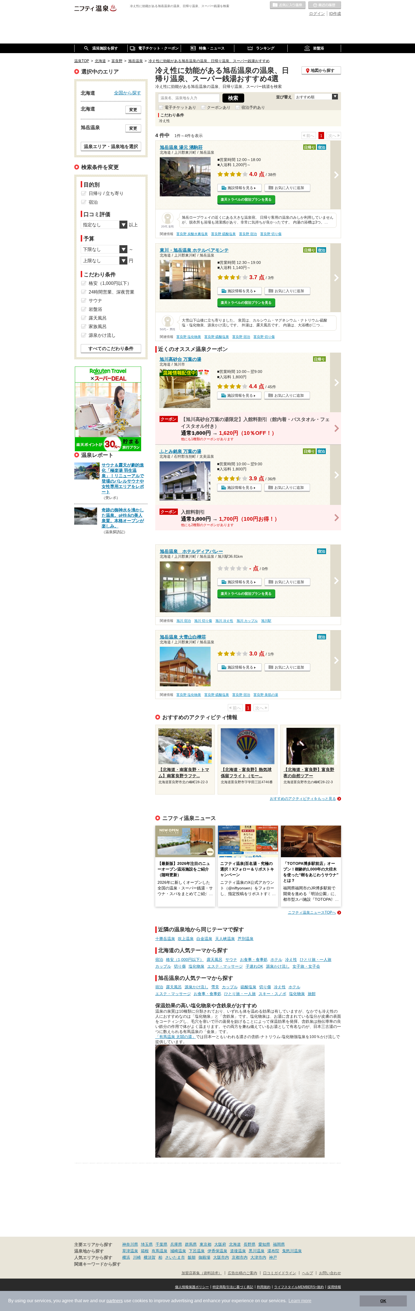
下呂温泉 (197, 1251)
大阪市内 (221, 1257)
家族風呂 (98, 326)
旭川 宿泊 (183, 621)
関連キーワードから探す (97, 1264)
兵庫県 (176, 1244)
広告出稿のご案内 (242, 1273)
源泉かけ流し (278, 966)
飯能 (192, 1257)
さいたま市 (175, 1257)
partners (114, 1300)
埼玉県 (147, 1244)
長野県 (249, 1244)
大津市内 (258, 1257)
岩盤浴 (95, 309)
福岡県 (279, 1244)
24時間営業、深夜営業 (111, 292)
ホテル (276, 959)
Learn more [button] (300, 1300)
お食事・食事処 (254, 959)
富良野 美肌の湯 (266, 695)
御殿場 (204, 1257)
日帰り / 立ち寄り (106, 193)
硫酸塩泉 (248, 987)
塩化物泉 (196, 966)
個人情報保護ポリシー (192, 1287)
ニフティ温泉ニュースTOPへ (312, 912)
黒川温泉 (257, 1251)
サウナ (231, 959)
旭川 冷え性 (224, 621)
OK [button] (383, 1301)
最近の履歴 (324, 5)
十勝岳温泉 (165, 938)
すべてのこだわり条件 (111, 348)
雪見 (215, 987)
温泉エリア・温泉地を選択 (111, 146)
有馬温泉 (159, 1251)
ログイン (317, 13)
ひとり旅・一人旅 (315, 959)
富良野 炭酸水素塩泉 (192, 234)
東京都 (205, 1244)
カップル (163, 966)
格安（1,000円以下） (185, 959)
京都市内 (240, 1257)
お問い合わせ (330, 1273)
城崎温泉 (178, 1251)
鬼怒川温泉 (292, 1251)
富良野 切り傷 (270, 234)
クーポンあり (219, 107)
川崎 (137, 1257)
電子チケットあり (180, 107)
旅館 (312, 993)
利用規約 (263, 1287)
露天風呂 (214, 959)
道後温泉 (238, 1251)
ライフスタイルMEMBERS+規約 (299, 1287)
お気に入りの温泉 (287, 5)
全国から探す (127, 92)
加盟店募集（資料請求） (202, 1273)
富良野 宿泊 (248, 234)
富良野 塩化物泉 (188, 337)
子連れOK (254, 966)
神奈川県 (130, 1244)
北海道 (235, 1244)
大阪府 (220, 1244)
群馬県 (191, 1244)
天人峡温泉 (225, 938)
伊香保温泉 (217, 1251)
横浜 (126, 1257)
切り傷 (180, 966)
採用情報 (334, 1287)
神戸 (273, 1257)
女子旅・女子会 (306, 966)
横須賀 (150, 1257)
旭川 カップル (247, 621)
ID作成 (335, 13)
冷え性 (291, 959)
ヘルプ (307, 1273)
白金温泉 (204, 938)
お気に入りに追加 (289, 188)
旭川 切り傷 (203, 621)
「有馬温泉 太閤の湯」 (175, 1036)
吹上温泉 (186, 938)
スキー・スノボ (272, 993)
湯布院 (273, 1251)
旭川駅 (266, 621)
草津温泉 (130, 1251)
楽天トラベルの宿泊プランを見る (246, 199)
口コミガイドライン (279, 1273)
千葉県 (161, 1244)
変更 (133, 109)
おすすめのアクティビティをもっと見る (303, 798)
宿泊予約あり (253, 107)
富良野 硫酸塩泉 (223, 234)
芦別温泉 (246, 938)
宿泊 (159, 959)
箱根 (145, 1251)
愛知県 (264, 1244)
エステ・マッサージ (225, 966)
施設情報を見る (240, 188)
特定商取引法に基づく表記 (233, 1287)
